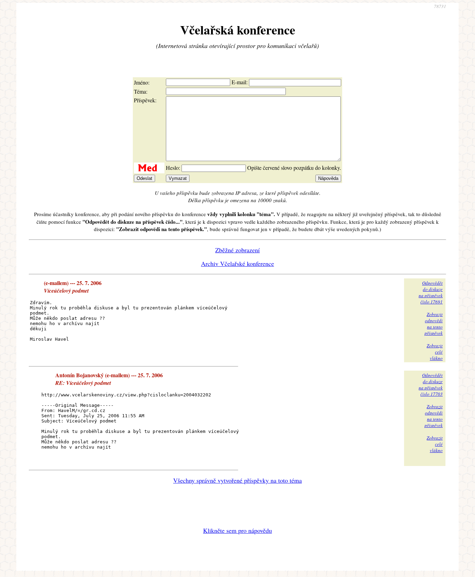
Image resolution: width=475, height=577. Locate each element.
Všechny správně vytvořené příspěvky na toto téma (237, 480)
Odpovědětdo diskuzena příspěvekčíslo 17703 (431, 384)
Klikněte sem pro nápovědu (237, 530)
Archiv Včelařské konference (237, 263)
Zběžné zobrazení (237, 250)
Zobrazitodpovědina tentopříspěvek (434, 323)
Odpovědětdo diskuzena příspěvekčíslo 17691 (431, 292)
